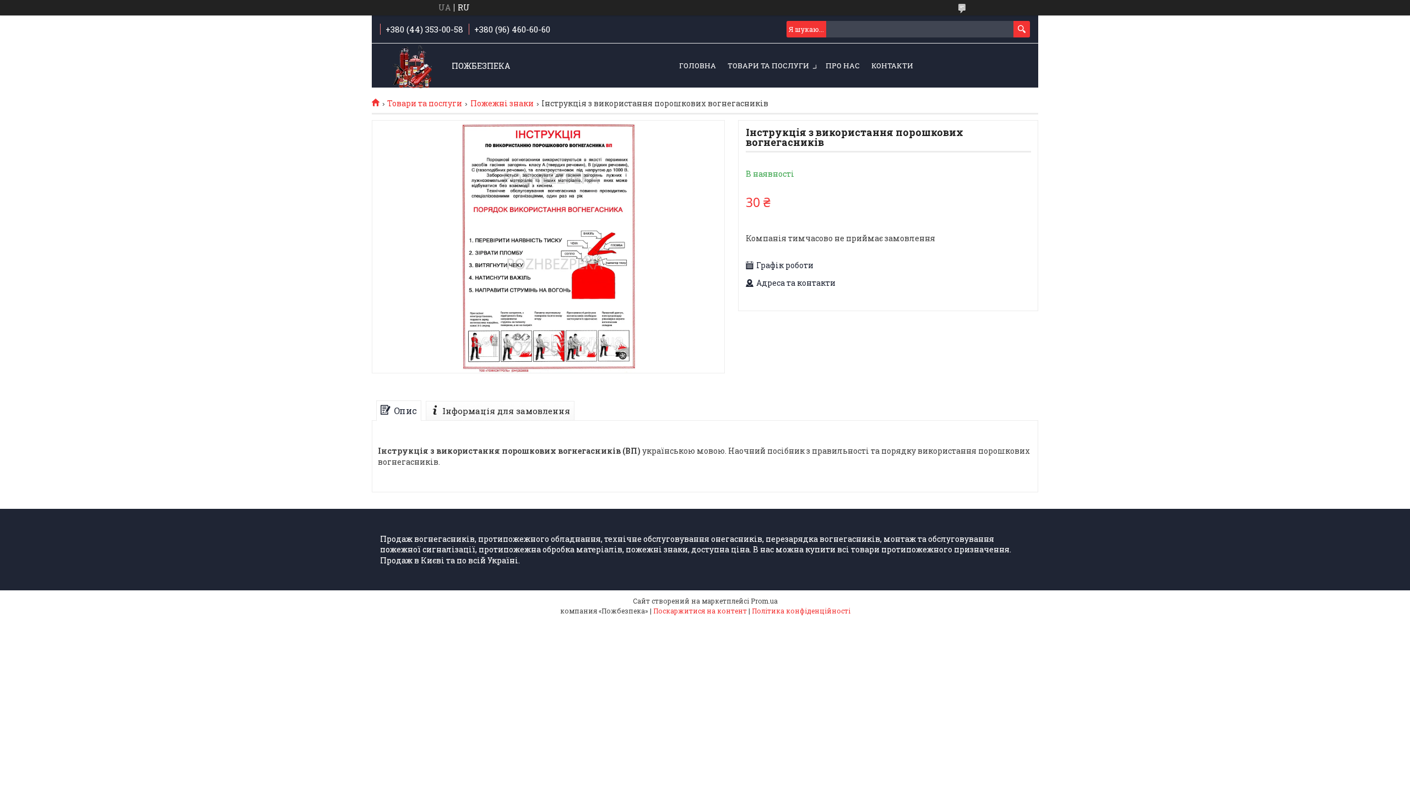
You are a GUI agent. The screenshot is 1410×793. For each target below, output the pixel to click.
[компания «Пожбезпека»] (413, 66)
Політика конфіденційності (801, 610)
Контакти (892, 65)
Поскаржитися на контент (700, 610)
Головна (697, 65)
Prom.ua (764, 600)
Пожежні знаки (502, 103)
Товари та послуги (768, 65)
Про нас (843, 65)
